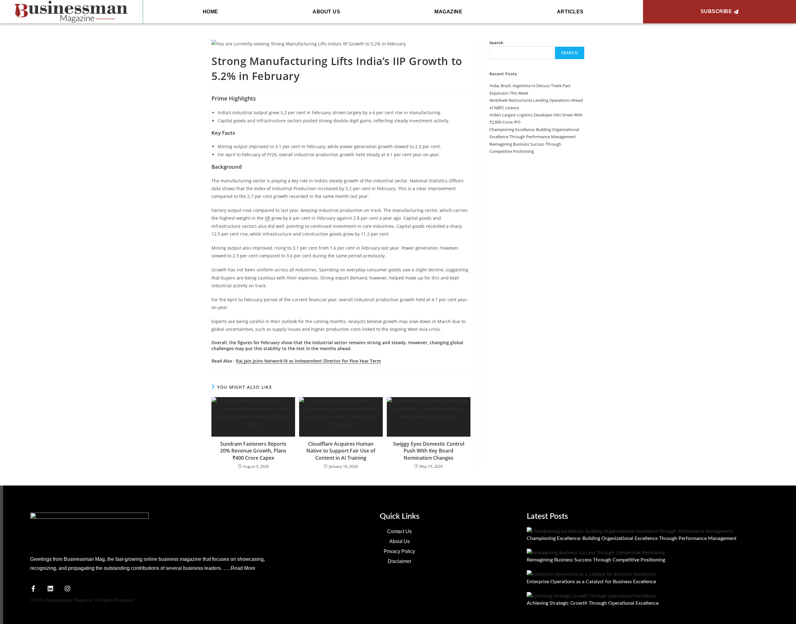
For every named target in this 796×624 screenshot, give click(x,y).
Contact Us (399, 531)
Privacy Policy (399, 551)
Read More (243, 568)
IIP (267, 218)
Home (210, 11)
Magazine (448, 11)
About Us (326, 11)
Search (496, 42)
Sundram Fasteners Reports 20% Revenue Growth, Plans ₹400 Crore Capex (253, 450)
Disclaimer (399, 561)
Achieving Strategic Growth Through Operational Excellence (593, 603)
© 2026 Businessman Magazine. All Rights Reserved (81, 600)
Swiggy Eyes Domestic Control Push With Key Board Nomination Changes (428, 450)
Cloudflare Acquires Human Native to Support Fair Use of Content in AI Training (340, 450)
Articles (570, 11)
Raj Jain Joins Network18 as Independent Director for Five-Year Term (308, 361)
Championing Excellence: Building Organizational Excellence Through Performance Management (632, 538)
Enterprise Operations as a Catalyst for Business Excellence (591, 581)
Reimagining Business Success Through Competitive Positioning (596, 559)
